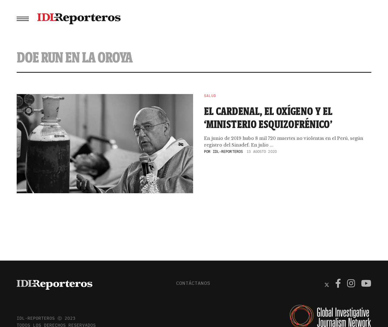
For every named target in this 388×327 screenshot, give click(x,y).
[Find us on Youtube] (366, 284)
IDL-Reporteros (228, 151)
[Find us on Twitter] (326, 284)
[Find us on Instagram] (351, 284)
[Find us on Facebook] (338, 284)
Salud (210, 96)
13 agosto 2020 (261, 151)
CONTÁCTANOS (193, 283)
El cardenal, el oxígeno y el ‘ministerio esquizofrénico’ (268, 117)
